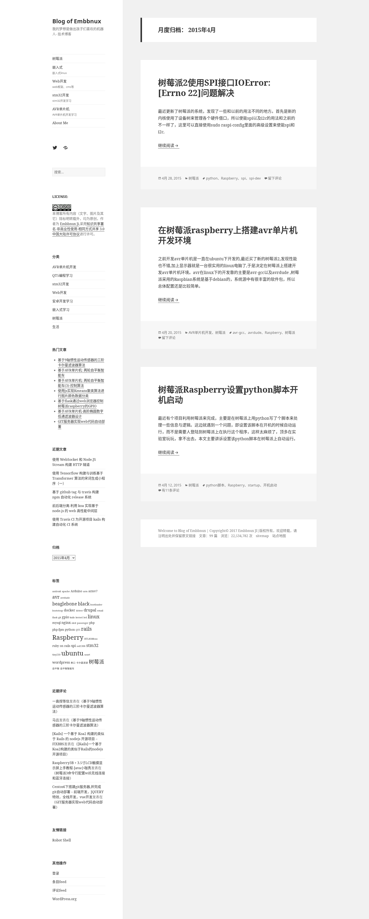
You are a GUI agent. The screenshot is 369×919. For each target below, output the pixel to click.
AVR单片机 (64, 111)
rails (86, 628)
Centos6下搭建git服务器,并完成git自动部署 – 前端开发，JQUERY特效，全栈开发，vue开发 (78, 791)
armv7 (93, 591)
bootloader (96, 604)
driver (79, 610)
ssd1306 (81, 646)
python (70, 629)
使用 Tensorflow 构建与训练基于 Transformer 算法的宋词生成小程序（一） (78, 478)
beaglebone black (70, 604)
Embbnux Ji (69, 223)
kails (72, 617)
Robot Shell (61, 840)
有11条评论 (170, 490)
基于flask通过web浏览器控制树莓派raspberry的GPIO (80, 403)
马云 (55, 720)
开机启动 (270, 485)
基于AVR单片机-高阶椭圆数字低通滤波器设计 (80, 414)
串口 (73, 662)
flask (54, 617)
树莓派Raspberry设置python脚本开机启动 (228, 394)
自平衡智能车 (67, 668)
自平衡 (55, 668)
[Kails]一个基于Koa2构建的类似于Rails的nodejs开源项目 (77, 749)
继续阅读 (168, 145)
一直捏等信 (60, 701)
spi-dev (255, 178)
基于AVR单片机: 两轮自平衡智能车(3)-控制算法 (81, 383)
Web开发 (63, 84)
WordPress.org (64, 899)
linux (94, 616)
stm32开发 (61, 98)
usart (87, 654)
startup (254, 485)
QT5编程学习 (62, 275)
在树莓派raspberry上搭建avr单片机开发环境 (227, 235)
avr (56, 597)
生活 (55, 326)
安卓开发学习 (62, 301)
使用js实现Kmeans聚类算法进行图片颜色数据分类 (81, 393)
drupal (90, 610)
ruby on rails (61, 646)
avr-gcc (239, 332)
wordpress (61, 662)
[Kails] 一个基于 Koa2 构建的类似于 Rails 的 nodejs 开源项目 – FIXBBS (78, 738)
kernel (79, 617)
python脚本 (215, 485)
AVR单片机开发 (64, 267)
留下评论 (275, 178)
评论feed (59, 890)
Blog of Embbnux (76, 21)
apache (66, 591)
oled (74, 623)
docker (69, 610)
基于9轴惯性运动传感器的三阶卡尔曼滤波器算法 (81, 362)
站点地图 (279, 535)
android (56, 591)
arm (85, 591)
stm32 (92, 645)
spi (73, 645)
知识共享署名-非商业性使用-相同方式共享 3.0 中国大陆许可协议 (78, 228)
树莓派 (57, 58)
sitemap (262, 535)
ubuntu (72, 653)
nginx (66, 622)
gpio (65, 617)
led (85, 617)
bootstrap (57, 610)
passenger (82, 623)
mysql (56, 623)
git (59, 617)
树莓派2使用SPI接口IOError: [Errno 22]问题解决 (214, 87)
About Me (60, 123)
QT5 (78, 629)
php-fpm (58, 629)
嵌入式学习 (60, 309)
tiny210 (56, 654)
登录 (55, 873)
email (100, 610)
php (92, 623)
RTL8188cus (91, 638)
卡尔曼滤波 (82, 662)
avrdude (65, 597)
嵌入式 (59, 70)
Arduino (76, 591)
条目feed (59, 881)
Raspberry (67, 637)
